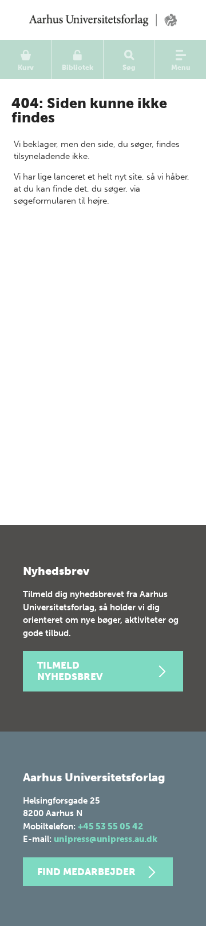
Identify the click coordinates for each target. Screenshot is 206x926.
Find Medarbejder (86, 871)
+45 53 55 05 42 (110, 826)
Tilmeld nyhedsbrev (69, 670)
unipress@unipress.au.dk (105, 839)
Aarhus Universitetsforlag (103, 20)
